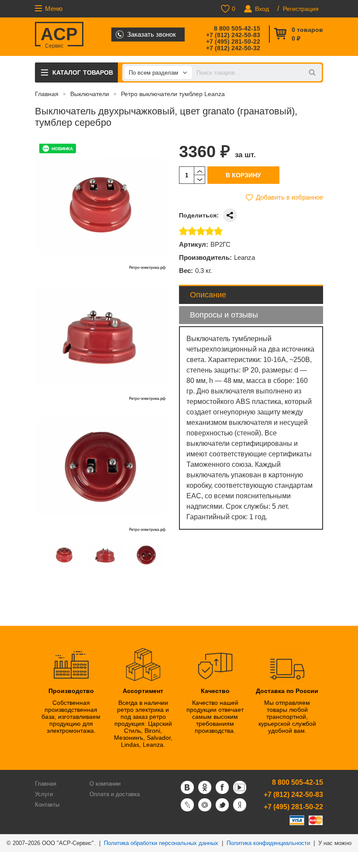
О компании (105, 783)
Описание (208, 294)
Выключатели (89, 93)
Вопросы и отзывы (224, 314)
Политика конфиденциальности (268, 843)
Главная (47, 93)
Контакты (47, 804)
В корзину (243, 175)
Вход (262, 8)
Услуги (44, 794)
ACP (59, 35)
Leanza (244, 257)
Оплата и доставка (115, 794)
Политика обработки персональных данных (161, 843)
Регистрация (301, 8)
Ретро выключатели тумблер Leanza (173, 93)
